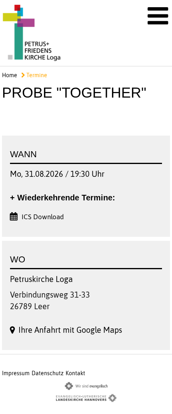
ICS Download (43, 217)
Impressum (16, 373)
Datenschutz (48, 373)
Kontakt (75, 373)
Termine (36, 75)
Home (9, 75)
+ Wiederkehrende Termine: (62, 197)
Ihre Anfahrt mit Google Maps (70, 329)
